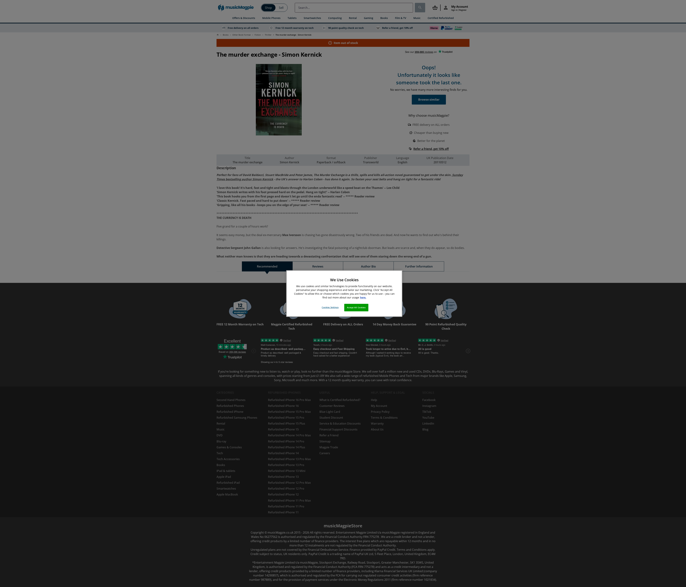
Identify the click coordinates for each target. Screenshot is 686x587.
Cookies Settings (330, 307)
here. (363, 297)
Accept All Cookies (356, 307)
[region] (344, 293)
